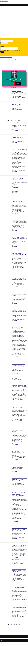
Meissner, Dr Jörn (15, 275)
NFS (13, 451)
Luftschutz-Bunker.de (16, 220)
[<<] (11, 120)
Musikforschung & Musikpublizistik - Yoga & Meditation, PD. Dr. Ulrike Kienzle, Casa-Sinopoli (19, 364)
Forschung (9, 57)
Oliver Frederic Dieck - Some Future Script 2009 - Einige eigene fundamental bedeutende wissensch (19, 547)
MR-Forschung (15, 327)
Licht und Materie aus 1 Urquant (18, 201)
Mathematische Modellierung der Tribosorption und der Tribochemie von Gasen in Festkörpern (19, 254)
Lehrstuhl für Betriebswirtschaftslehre (18, 149)
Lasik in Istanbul (15, 137)
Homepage (14, 104)
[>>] (20, 120)
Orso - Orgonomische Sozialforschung (19, 607)
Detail (17, 130)
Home (1, 57)
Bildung (5, 57)
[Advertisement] (14, 22)
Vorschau (19, 91)
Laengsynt (14, 91)
